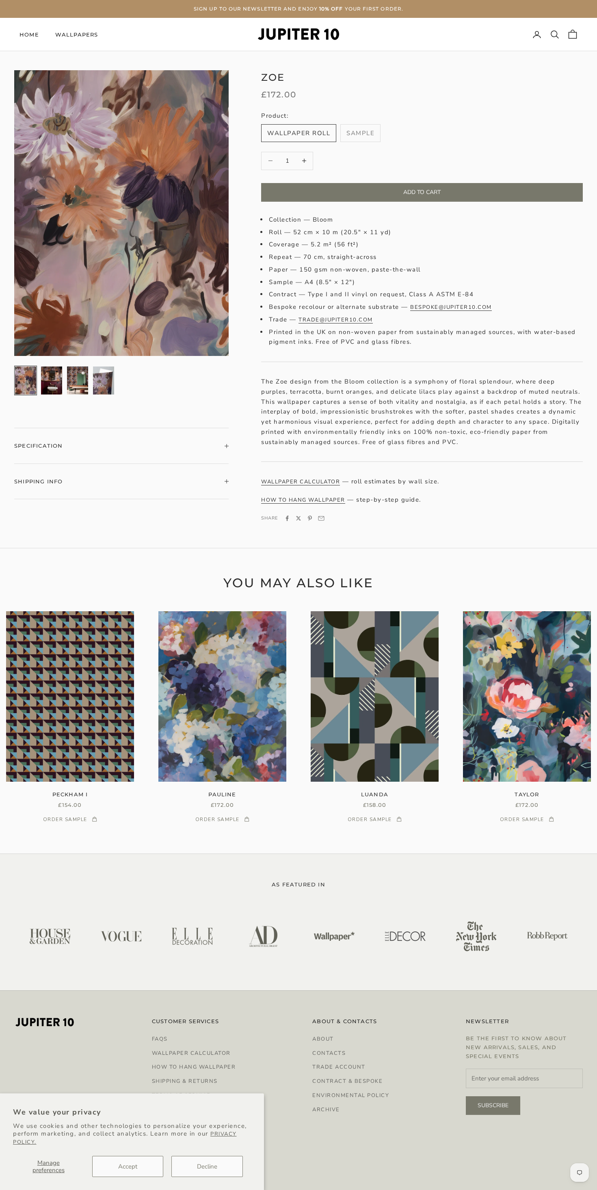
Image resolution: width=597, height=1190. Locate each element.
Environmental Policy (350, 1095)
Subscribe (493, 1105)
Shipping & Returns (185, 1081)
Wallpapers (76, 34)
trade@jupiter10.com (335, 319)
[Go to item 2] (51, 380)
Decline (207, 1166)
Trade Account (339, 1067)
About (323, 1039)
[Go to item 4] (103, 380)
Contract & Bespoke (347, 1081)
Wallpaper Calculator (191, 1053)
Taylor (527, 794)
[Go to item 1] (25, 380)
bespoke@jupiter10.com (451, 307)
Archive (326, 1109)
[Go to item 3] (77, 380)
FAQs (160, 1039)
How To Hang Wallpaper (194, 1067)
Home (29, 34)
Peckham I (70, 794)
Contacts (329, 1053)
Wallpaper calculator (300, 481)
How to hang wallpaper (303, 500)
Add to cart (422, 192)
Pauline (222, 794)
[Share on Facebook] (287, 518)
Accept (127, 1166)
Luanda (374, 794)
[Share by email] (321, 518)
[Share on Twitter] (298, 518)
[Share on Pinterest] (310, 518)
